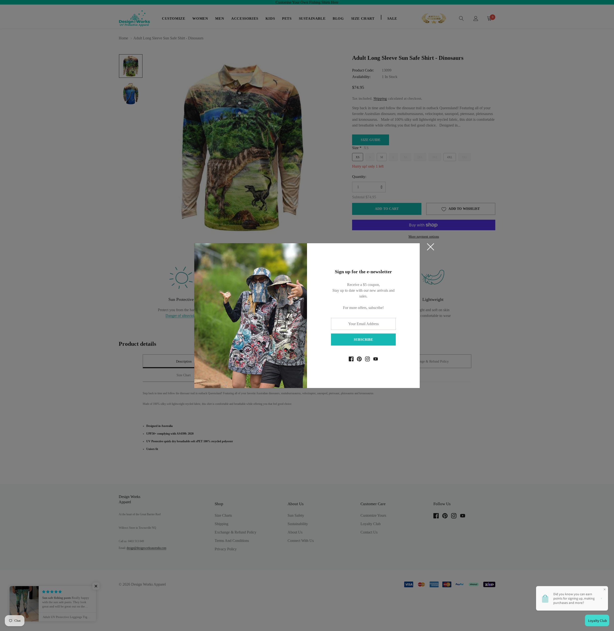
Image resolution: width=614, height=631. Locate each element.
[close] (430, 246)
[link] (351, 359)
